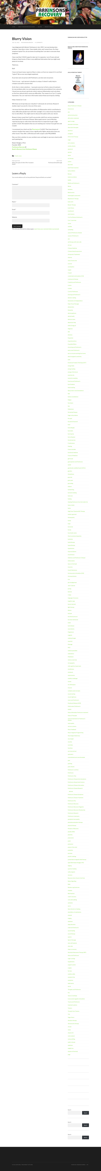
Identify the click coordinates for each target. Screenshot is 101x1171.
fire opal (70, 418)
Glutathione (71, 474)
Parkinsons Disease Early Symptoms (77, 779)
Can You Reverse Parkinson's (75, 217)
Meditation (71, 656)
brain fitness (71, 208)
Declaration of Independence (75, 300)
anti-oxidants (71, 143)
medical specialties (72, 650)
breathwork (71, 211)
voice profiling (71, 1039)
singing (69, 918)
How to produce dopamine (74, 536)
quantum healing (72, 868)
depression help (72, 322)
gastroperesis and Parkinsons (75, 461)
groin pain (70, 480)
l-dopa (69, 594)
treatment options (72, 1005)
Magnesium (71, 632)
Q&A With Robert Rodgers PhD (76, 862)
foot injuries (71, 434)
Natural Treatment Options (24, 1164)
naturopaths (71, 723)
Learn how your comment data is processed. (46, 229)
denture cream (71, 319)
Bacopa (70, 174)
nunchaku (70, 745)
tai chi (69, 986)
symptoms (70, 980)
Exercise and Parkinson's (74, 381)
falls (69, 393)
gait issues (70, 458)
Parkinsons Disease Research (75, 788)
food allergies (71, 427)
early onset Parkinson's (74, 350)
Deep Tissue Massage (73, 304)
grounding (70, 483)
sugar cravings (71, 958)
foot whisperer (71, 437)
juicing (69, 588)
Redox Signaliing (72, 881)
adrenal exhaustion (73, 115)
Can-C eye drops (72, 220)
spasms (70, 937)
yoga (69, 1054)
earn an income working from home (77, 353)
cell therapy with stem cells (74, 242)
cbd (69, 239)
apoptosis (70, 149)
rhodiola (70, 890)
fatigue (69, 400)
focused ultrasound (73, 421)
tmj (69, 992)
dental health (71, 316)
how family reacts (72, 533)
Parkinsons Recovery (18, 147)
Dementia (70, 310)
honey (69, 520)
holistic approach (72, 514)
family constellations (73, 396)
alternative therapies (73, 127)
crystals (70, 288)
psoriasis (70, 853)
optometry (70, 754)
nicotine (70, 742)
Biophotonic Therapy (73, 198)
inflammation (71, 560)
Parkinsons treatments (73, 816)
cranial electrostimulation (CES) (76, 276)
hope (69, 523)
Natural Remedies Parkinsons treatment (78, 712)
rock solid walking (72, 899)
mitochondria (71, 675)
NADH (69, 709)
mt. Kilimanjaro (72, 684)
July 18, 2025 (15, 42)
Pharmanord (36, 129)
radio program (71, 872)
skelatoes (70, 921)
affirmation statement (73, 118)
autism (69, 161)
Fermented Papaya (72, 412)
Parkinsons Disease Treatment (75, 797)
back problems (71, 170)
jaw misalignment (72, 582)
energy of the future (73, 372)
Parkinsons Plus (72, 800)
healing (69, 499)
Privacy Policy (49, 26)
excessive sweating (72, 378)
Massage (70, 644)
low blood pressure (72, 616)
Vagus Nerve (71, 1017)
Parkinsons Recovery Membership (76, 810)
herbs (69, 508)
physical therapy (72, 825)
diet (69, 331)
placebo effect (71, 831)
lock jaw (70, 613)
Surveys (70, 971)
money (69, 681)
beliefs (69, 180)
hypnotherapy (71, 545)
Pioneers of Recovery (73, 828)
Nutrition (70, 748)
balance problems (72, 177)
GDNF (69, 465)
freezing (70, 446)
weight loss (70, 1048)
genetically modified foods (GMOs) (77, 468)
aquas (69, 155)
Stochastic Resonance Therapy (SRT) (77, 952)
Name (14, 202)
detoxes (71, 791)
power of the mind (72, 847)
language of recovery (73, 598)
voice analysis (71, 1036)
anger (69, 139)
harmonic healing (72, 492)
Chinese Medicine (72, 248)
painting (70, 763)
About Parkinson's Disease (74, 105)
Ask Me (40, 26)
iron (69, 579)
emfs (69, 359)
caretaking (70, 229)
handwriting (71, 489)
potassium (70, 844)
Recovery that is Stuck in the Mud (76, 878)
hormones (70, 526)
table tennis (71, 983)
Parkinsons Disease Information (76, 785)
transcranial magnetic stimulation (76, 998)
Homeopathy (71, 517)
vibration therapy (72, 1020)
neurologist (71, 738)
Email (14, 209)
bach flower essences (73, 167)
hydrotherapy (71, 542)
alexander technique (73, 124)
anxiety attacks (71, 146)
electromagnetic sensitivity (74, 356)
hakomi (70, 486)
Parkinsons (70, 772)
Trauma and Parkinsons (74, 1002)
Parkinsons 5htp (72, 776)
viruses (69, 1026)
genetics (70, 471)
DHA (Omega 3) (72, 325)
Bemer (69, 186)
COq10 (16, 156)
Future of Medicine (72, 455)
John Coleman (71, 585)
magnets (70, 635)
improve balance (72, 551)
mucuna (70, 687)
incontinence (71, 554)
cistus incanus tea (72, 260)
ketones (70, 591)
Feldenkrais (71, 409)
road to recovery (72, 896)
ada (69, 112)
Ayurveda (70, 164)
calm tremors (71, 214)
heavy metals (71, 505)
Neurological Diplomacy (74, 735)
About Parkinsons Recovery (26, 26)
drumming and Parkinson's (74, 347)
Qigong (70, 865)
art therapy (70, 158)
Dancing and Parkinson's (74, 294)
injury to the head (72, 564)
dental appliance (72, 313)
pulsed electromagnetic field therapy (77, 859)
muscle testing (71, 694)
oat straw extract (72, 751)
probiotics (70, 850)
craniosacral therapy (73, 279)
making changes (72, 638)
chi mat (69, 245)
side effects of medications (74, 912)
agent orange (71, 121)
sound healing (71, 930)
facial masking (71, 387)
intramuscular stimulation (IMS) (76, 573)
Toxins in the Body (72, 995)
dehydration (71, 307)
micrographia (71, 663)
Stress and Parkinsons (73, 955)
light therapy (71, 607)
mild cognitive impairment (74, 666)
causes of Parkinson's (73, 235)
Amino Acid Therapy (73, 136)
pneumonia (71, 837)
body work (70, 201)
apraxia (70, 152)
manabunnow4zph (27, 42)
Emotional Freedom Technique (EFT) (77, 362)
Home (13, 26)
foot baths (70, 430)
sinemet (70, 915)
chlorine (70, 257)
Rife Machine (71, 893)
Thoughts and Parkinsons (74, 989)
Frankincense (71, 443)
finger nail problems (73, 415)
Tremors (70, 1008)
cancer (69, 223)
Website (14, 217)
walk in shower (71, 1042)
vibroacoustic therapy (73, 1023)
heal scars (70, 495)
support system (72, 964)
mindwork (70, 672)
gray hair (70, 477)
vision (20, 156)
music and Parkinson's (73, 700)
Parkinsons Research (73, 813)
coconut (70, 263)
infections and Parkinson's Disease (76, 557)
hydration (70, 539)
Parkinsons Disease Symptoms (75, 794)
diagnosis (70, 328)
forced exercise (71, 440)
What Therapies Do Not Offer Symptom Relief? (23, 162)
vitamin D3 (70, 1032)
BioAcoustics (71, 192)
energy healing (71, 369)
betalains (70, 189)
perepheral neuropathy (74, 819)
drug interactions (72, 341)
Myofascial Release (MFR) (74, 703)
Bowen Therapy (72, 205)
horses (69, 529)
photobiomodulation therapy (75, 822)
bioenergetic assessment (74, 195)
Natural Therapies (72, 715)
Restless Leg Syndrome (73, 887)
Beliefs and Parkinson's (73, 183)
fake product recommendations (76, 390)
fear (69, 406)
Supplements (71, 961)
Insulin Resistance (72, 570)
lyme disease (71, 625)
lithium (69, 610)
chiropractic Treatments (74, 254)
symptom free (71, 977)
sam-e (69, 906)
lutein (69, 622)
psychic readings (72, 856)
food (69, 424)
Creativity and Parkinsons (74, 282)
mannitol (70, 641)
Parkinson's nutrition (73, 769)
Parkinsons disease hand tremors (76, 782)
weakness (70, 1045)
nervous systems (72, 726)
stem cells (70, 946)
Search (69, 1109)
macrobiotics (71, 629)
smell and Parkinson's (73, 927)
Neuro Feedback (72, 729)
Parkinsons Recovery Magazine (76, 807)
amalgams (70, 133)
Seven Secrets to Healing (74, 909)
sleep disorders (71, 924)
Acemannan (71, 109)
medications (71, 653)
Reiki (69, 884)
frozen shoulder (72, 449)
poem (69, 841)
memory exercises (72, 660)
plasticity (70, 834)
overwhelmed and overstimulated (76, 757)
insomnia (70, 567)
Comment (15, 184)
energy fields (71, 365)
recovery (70, 875)
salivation (70, 903)
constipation (71, 266)
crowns (69, 285)
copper (69, 270)
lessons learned (72, 604)
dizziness (70, 334)
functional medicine (73, 452)
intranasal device (72, 576)
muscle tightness (72, 697)
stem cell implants (72, 943)
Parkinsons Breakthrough (55, 161)
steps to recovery (72, 949)
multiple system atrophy (74, 690)
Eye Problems (71, 384)
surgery (70, 968)
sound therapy (71, 933)
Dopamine (70, 338)
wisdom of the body (73, 1051)
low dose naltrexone (73, 619)
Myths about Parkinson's (74, 706)
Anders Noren (81, 1164)
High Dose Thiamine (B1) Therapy (76, 511)
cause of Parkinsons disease (75, 232)
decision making (72, 297)
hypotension (71, 548)
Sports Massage (72, 940)
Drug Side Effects (72, 344)
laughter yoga (71, 601)
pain (69, 760)
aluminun (70, 130)
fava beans (70, 403)
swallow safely (71, 974)
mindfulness (71, 669)
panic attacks (71, 766)
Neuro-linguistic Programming (75, 732)
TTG (69, 1014)
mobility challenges (73, 678)
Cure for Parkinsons (73, 291)
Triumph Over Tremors (73, 1011)
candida (70, 226)
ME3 (69, 647)
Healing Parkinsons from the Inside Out (78, 502)
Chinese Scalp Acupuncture (75, 251)
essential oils (71, 375)
